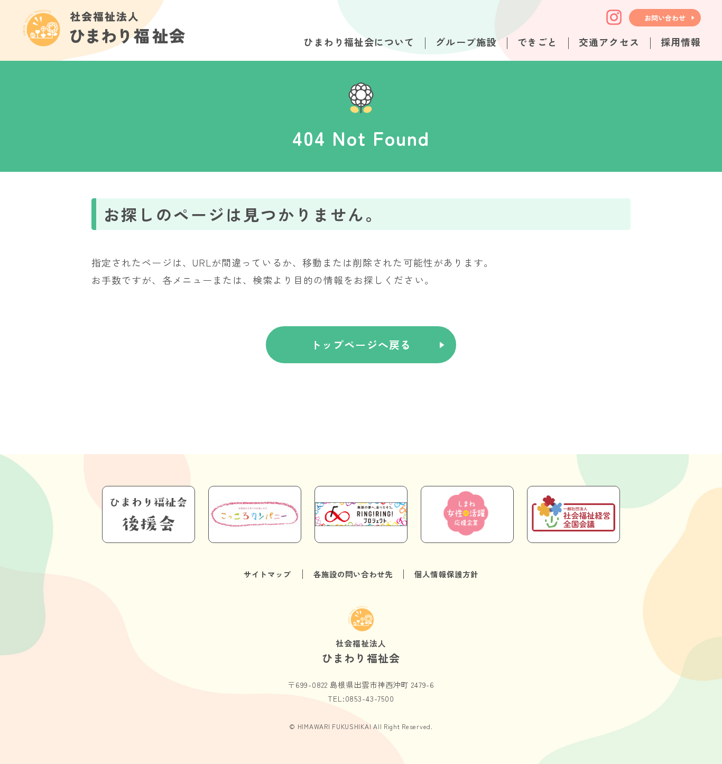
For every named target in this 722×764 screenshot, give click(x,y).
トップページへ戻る (361, 344)
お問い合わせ (665, 18)
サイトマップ (267, 573)
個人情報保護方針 (446, 573)
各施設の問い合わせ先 (353, 573)
